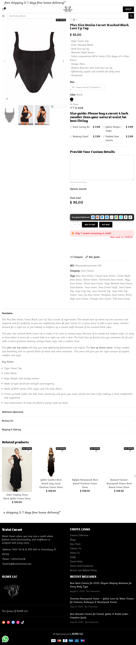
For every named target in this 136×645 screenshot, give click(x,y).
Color (72, 94)
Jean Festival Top (101, 291)
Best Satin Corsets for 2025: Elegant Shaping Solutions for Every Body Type (101, 584)
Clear (75, 104)
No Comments (92, 591)
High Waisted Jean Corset (118, 283)
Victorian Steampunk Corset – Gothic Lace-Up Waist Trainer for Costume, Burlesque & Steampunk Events (102, 600)
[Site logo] (68, 9)
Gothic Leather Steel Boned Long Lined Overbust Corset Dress (51, 483)
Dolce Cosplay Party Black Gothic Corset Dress (17, 496)
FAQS (73, 557)
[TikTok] (22, 622)
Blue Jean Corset (85, 276)
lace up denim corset (102, 347)
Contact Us (75, 548)
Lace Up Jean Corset (89, 295)
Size (72, 82)
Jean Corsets (87, 270)
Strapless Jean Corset (112, 295)
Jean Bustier (76, 287)
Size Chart (75, 544)
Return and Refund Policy (83, 570)
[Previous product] (71, 20)
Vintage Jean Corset (100, 298)
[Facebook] (13, 622)
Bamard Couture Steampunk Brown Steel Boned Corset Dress (119, 483)
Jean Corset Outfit (108, 287)
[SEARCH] (131, 16)
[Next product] (76, 20)
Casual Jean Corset (105, 276)
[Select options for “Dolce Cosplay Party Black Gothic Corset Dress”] (28, 450)
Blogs (73, 539)
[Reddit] (3, 622)
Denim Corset (90, 279)
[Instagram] (18, 622)
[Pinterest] (8, 622)
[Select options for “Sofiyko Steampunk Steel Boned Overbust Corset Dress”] (96, 450)
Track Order (76, 561)
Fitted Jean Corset (93, 283)
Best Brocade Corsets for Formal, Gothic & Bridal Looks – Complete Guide (100, 615)
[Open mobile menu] (3, 16)
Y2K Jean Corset (121, 298)
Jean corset (91, 287)
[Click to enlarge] (7, 99)
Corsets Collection (79, 535)
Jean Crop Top (82, 291)
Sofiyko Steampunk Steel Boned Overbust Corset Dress (85, 483)
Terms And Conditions (81, 566)
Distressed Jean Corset (111, 279)
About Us (75, 553)
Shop (128, 9)
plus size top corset (17, 347)
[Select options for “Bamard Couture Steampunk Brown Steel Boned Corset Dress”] (130, 450)
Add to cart (90, 224)
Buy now (106, 224)
